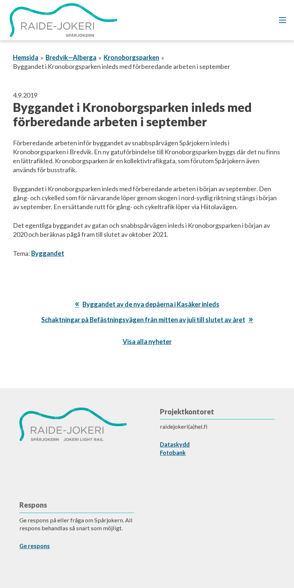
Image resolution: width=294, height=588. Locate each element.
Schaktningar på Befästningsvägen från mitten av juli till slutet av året (143, 320)
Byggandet (47, 253)
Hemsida (25, 57)
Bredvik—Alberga (71, 57)
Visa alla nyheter (147, 341)
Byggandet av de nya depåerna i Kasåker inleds (150, 304)
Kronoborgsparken (131, 57)
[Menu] (282, 20)
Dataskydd (175, 444)
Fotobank (173, 452)
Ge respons (34, 545)
